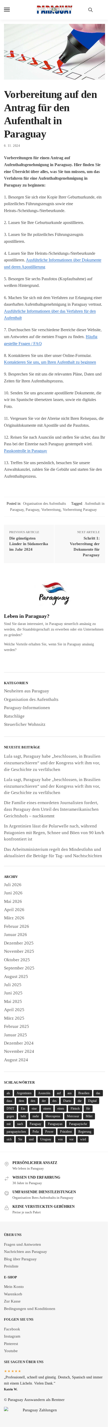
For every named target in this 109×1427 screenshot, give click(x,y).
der (44, 1101)
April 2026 (14, 909)
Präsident (66, 1131)
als (8, 1093)
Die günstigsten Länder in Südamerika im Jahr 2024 (28, 543)
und (31, 1139)
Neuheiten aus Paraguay (26, 690)
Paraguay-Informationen (27, 707)
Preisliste (11, 1266)
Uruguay (45, 1139)
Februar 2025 (16, 1026)
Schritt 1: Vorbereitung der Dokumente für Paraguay (85, 546)
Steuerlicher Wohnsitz (25, 724)
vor (71, 1139)
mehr (36, 1116)
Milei (89, 1116)
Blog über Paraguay (20, 1259)
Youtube (11, 1351)
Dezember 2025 (19, 943)
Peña (36, 1131)
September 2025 (19, 968)
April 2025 (14, 1009)
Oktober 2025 (17, 959)
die (79, 1101)
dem (21, 1101)
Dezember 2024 (19, 1043)
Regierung (84, 1131)
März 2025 (14, 1018)
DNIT (10, 1108)
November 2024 (19, 1051)
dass (9, 1101)
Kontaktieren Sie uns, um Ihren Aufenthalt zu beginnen (50, 362)
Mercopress (53, 1116)
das (98, 1093)
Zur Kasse (12, 1301)
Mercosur (73, 1116)
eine (34, 1108)
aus (69, 1093)
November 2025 (19, 951)
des (54, 1101)
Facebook (12, 1329)
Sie (20, 1139)
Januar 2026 (15, 934)
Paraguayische (78, 1124)
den (33, 1101)
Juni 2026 (13, 892)
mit (9, 1124)
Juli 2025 (12, 984)
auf (59, 1093)
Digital (92, 1101)
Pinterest (11, 1344)
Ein (23, 1108)
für (88, 1108)
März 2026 (14, 917)
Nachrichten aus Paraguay (25, 1251)
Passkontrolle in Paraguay (25, 451)
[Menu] (12, 10)
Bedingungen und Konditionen (29, 1309)
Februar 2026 (16, 926)
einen (60, 1108)
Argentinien (24, 1093)
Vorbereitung (51, 510)
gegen (10, 1116)
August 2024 (16, 1059)
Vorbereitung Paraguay (80, 510)
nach (20, 1124)
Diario (67, 1101)
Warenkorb (13, 1294)
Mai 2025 (13, 1001)
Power (49, 1131)
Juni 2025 (13, 992)
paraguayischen (16, 1131)
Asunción (44, 1093)
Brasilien (83, 1093)
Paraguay (32, 510)
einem (47, 1108)
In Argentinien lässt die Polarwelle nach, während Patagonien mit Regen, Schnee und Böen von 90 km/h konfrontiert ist (54, 833)
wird (83, 1139)
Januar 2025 (15, 1034)
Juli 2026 (12, 884)
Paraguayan (55, 1124)
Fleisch (75, 1108)
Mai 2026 (13, 901)
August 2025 (16, 976)
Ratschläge (14, 716)
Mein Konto (14, 1286)
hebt (23, 1116)
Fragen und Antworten (22, 1244)
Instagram (12, 1336)
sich (9, 1139)
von (60, 1139)
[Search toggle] (90, 10)
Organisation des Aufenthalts (44, 504)
